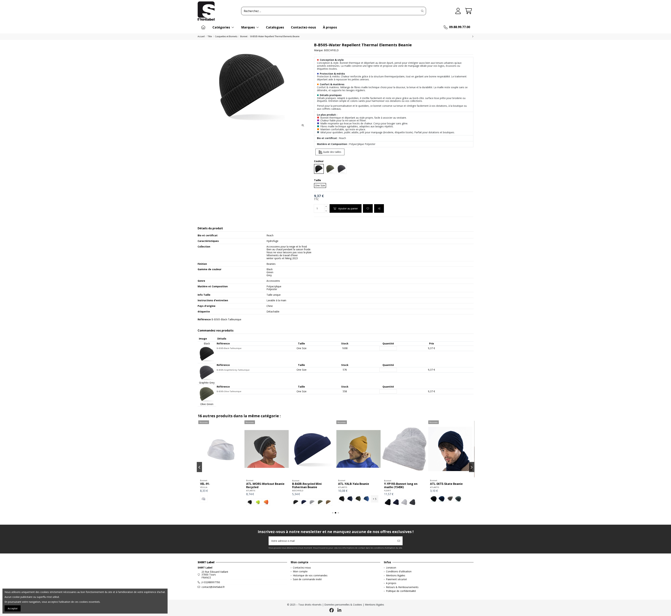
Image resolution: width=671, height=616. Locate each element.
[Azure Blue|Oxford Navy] (387, 498)
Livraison (391, 567)
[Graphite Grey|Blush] (396, 498)
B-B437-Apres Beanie (398, 484)
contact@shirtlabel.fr (213, 587)
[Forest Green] (450, 498)
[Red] (366, 498)
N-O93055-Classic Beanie (355, 484)
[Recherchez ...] (422, 11)
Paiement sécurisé (396, 579)
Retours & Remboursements (402, 587)
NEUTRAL (342, 487)
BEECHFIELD (331, 50)
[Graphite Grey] (304, 502)
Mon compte (300, 571)
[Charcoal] (358, 498)
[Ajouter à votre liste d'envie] (368, 208)
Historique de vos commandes (310, 575)
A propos (391, 583)
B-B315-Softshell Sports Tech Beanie (312, 485)
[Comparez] (220, 476)
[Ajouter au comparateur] (379, 208)
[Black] (203, 502)
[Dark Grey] (228, 502)
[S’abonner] (398, 541)
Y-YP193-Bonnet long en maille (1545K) (216, 485)
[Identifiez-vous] (458, 11)
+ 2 (421, 499)
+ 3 (374, 499)
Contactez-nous (302, 567)
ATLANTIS (250, 487)
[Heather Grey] (220, 502)
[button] (332, 512)
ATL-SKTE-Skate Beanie (262, 484)
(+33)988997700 (210, 582)
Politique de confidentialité (401, 591)
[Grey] (274, 498)
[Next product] (473, 36)
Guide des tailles (331, 152)
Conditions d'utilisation (399, 571)
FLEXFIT (203, 490)
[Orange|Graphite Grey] (412, 498)
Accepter (13, 608)
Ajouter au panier (348, 208)
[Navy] (212, 502)
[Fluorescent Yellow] (312, 502)
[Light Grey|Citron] (404, 498)
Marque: (318, 50)
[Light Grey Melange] (458, 498)
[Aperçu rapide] (225, 476)
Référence (204, 319)
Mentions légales (395, 575)
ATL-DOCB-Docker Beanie (448, 484)
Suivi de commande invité (307, 579)
